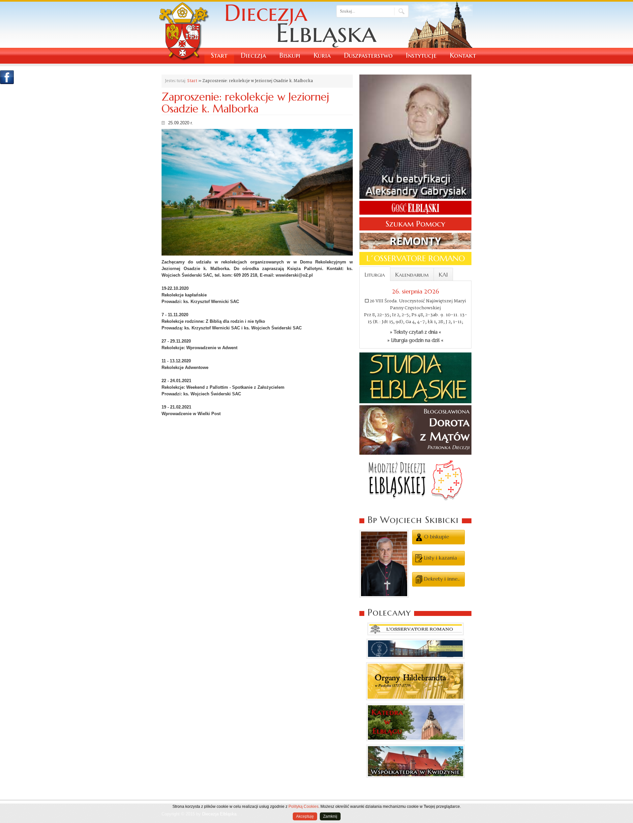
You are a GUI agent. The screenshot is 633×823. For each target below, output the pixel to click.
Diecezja (253, 55)
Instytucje (421, 55)
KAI (443, 274)
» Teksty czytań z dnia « (415, 332)
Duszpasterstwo (368, 55)
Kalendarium (412, 274)
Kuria (322, 55)
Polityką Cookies (303, 806)
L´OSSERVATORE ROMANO (415, 258)
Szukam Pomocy (415, 224)
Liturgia (375, 274)
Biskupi (289, 55)
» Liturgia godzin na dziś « (415, 340)
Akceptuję (305, 816)
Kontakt (463, 55)
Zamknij (330, 816)
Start (219, 55)
